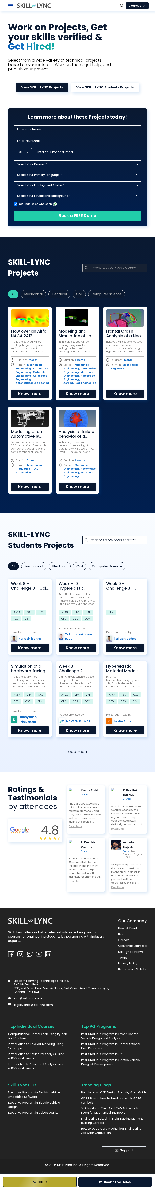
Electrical (59, 294)
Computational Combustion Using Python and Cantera (37, 1036)
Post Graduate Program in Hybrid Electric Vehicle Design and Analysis (109, 1036)
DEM (87, 618)
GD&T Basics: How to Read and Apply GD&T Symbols (111, 1100)
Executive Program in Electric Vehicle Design (34, 1105)
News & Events (128, 928)
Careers (123, 940)
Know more (30, 393)
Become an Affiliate (132, 969)
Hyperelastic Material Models (122, 668)
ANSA (17, 612)
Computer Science (106, 294)
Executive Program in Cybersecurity (33, 1113)
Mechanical (33, 294)
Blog (121, 934)
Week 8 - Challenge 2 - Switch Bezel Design (72, 668)
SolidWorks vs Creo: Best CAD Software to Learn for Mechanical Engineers (110, 1110)
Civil (79, 294)
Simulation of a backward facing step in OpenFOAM (29, 668)
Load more (77, 751)
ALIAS (64, 612)
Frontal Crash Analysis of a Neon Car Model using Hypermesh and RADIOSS (124, 333)
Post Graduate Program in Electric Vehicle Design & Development (110, 1062)
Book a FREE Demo (77, 215)
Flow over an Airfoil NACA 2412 (29, 333)
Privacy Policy (127, 963)
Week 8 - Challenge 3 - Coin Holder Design (30, 586)
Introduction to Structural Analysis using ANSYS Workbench (36, 1056)
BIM (77, 612)
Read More (75, 826)
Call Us (42, 1182)
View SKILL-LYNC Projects (42, 87)
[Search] (122, 6)
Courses (135, 6)
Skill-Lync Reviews (130, 952)
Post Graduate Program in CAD (133, 854)
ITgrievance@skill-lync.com (33, 1005)
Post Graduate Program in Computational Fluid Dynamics (110, 1046)
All (13, 294)
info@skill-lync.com (28, 998)
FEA (16, 618)
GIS (27, 618)
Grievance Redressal (132, 946)
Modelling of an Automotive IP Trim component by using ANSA (27, 434)
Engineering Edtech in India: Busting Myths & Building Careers (112, 1120)
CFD (63, 618)
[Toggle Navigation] (10, 5)
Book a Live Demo (117, 1182)
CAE (29, 612)
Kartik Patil (89, 790)
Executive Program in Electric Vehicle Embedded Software (34, 1094)
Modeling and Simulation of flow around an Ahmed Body (77, 333)
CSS (41, 612)
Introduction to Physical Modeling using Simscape (35, 1046)
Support (126, 1150)
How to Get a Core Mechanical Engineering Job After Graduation (111, 1131)
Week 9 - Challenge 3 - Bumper (120, 586)
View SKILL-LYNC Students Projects (105, 87)
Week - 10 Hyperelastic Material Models (75, 586)
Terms (122, 958)
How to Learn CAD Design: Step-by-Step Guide (114, 1092)
